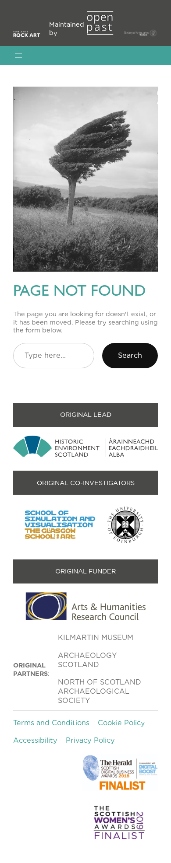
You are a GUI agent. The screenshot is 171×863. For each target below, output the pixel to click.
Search (130, 355)
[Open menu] (18, 55)
